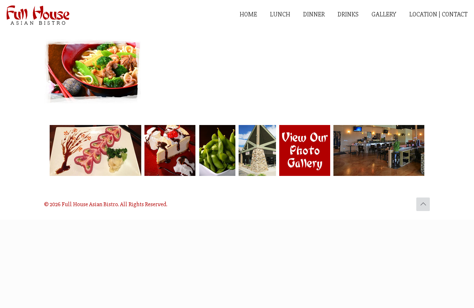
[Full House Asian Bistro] (37, 14)
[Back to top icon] (423, 204)
